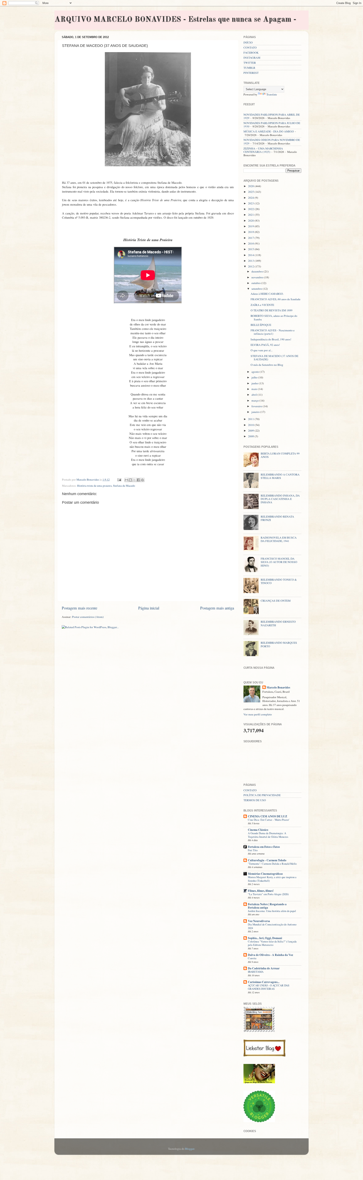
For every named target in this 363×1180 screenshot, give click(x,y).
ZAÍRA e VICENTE (262, 305)
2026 (251, 186)
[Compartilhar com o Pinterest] (142, 480)
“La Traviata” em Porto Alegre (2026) (268, 894)
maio (254, 389)
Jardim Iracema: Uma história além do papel (272, 911)
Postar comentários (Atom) (88, 617)
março (255, 400)
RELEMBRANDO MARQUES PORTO (279, 644)
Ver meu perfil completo (257, 714)
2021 (251, 215)
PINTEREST (251, 73)
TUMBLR (249, 68)
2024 (251, 198)
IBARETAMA (255, 972)
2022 (251, 209)
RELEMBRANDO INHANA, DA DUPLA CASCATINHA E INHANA (280, 499)
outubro (256, 283)
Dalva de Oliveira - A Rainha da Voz (270, 955)
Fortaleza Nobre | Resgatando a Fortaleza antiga (267, 906)
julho (254, 377)
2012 (251, 266)
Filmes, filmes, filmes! (261, 891)
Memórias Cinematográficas (265, 874)
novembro (257, 277)
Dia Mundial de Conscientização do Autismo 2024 (272, 926)
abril (254, 394)
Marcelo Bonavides (278, 688)
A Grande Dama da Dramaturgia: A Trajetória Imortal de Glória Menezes (268, 835)
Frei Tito (253, 850)
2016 (251, 243)
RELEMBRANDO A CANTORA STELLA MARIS (280, 476)
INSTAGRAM (251, 57)
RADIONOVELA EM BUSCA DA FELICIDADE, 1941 (279, 539)
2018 (251, 232)
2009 (251, 430)
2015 (251, 249)
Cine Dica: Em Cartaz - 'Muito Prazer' (268, 820)
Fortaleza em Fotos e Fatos (264, 847)
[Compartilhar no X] (134, 480)
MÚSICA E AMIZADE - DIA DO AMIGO (268, 131)
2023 (251, 203)
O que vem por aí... (261, 350)
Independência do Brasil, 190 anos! (271, 339)
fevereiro (257, 406)
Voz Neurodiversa (259, 921)
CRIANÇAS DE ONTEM (276, 601)
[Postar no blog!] (130, 480)
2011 (251, 419)
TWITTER (249, 63)
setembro (257, 289)
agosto (255, 372)
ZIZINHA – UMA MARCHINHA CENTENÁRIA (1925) (263, 150)
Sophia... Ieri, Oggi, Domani (265, 938)
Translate (271, 94)
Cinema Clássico (258, 830)
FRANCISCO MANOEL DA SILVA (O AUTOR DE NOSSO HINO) (279, 562)
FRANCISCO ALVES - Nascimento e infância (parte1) (273, 332)
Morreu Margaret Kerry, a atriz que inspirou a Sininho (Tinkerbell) (272, 879)
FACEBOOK (251, 52)
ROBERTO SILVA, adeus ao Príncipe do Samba (274, 317)
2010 (251, 425)
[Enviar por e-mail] (126, 480)
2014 (251, 255)
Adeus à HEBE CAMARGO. (267, 294)
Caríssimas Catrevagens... (263, 982)
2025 (251, 192)
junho (255, 383)
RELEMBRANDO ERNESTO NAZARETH (278, 623)
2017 (251, 238)
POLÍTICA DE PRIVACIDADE (262, 795)
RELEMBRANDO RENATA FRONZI (277, 518)
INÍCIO (248, 42)
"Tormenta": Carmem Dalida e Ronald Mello (272, 864)
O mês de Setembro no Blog (267, 365)
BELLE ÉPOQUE (261, 325)
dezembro (257, 271)
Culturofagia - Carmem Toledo (267, 860)
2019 (251, 226)
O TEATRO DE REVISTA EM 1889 (271, 310)
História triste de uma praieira (94, 486)
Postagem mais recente (79, 607)
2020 (251, 220)
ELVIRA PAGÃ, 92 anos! (265, 345)
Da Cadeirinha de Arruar (264, 968)
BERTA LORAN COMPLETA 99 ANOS (280, 455)
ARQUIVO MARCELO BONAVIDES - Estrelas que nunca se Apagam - (175, 20)
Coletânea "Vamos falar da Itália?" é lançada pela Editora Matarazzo (272, 943)
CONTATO (250, 47)
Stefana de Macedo (124, 486)
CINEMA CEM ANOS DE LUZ (267, 816)
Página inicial (148, 607)
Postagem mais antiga (217, 607)
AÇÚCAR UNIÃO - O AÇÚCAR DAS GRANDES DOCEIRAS (268, 987)
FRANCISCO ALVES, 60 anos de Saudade (275, 299)
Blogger (189, 1149)
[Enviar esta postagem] (119, 479)
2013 (251, 261)
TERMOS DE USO (254, 800)
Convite (252, 958)
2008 (251, 436)
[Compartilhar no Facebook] (138, 480)
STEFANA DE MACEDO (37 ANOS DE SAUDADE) (274, 357)
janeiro (255, 412)
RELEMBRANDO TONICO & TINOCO (279, 581)
